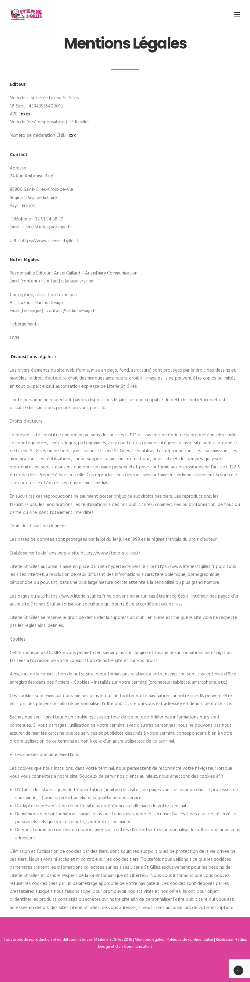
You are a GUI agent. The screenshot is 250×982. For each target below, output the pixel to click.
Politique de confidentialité (189, 940)
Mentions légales (149, 940)
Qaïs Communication (133, 947)
